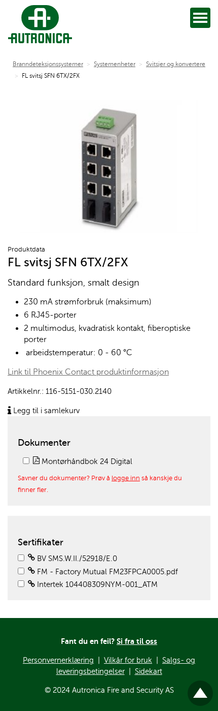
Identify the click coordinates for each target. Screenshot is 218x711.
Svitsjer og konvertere (175, 64)
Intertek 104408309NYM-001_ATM (96, 584)
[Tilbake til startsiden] (38, 24)
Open (200, 18)
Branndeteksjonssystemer (48, 64)
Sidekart (148, 671)
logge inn (126, 478)
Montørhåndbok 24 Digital (86, 461)
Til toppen (200, 689)
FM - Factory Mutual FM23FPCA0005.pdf (106, 572)
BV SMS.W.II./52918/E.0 (76, 558)
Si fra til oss (137, 641)
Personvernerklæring (58, 660)
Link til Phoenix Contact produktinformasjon (88, 372)
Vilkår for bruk (128, 660)
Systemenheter (114, 64)
